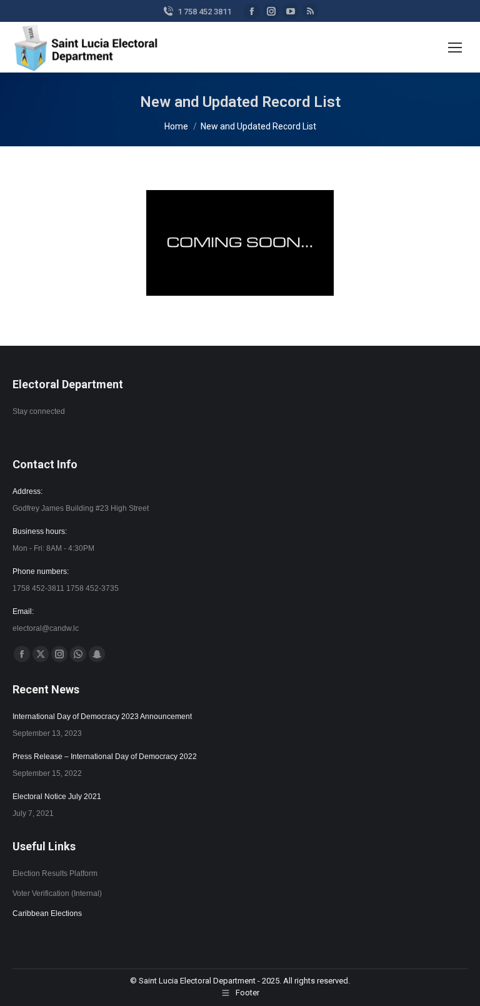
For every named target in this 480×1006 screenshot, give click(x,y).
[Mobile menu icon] (455, 47)
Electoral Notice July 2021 (56, 796)
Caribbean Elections (47, 913)
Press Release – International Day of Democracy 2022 (104, 756)
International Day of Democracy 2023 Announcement (102, 716)
